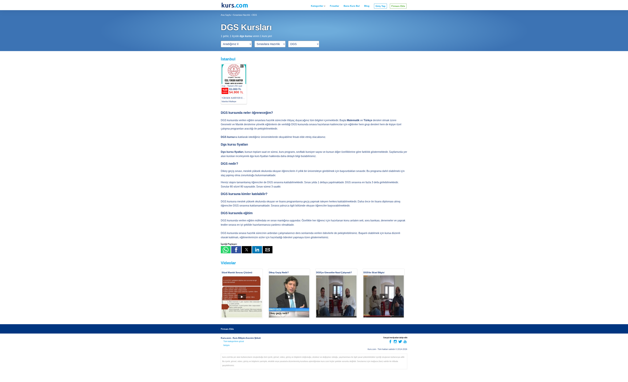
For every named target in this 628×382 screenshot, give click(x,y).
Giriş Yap (380, 6)
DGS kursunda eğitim (237, 213)
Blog (366, 6)
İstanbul (228, 59)
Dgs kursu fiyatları (234, 144)
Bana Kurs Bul (352, 6)
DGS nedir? (229, 163)
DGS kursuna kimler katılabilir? (244, 194)
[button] (226, 249)
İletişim (226, 345)
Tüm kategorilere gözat (233, 341)
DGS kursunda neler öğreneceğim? (247, 112)
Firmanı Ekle (398, 6)
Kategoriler (317, 6)
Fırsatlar (334, 6)
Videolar (228, 263)
